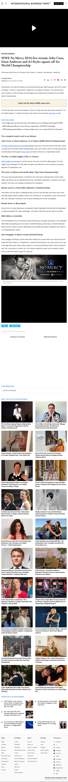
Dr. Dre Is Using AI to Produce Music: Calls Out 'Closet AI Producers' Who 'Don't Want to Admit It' (50, 631)
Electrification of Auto (19, 750)
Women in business (19, 761)
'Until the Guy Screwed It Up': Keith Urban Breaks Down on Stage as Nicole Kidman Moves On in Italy (15, 514)
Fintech (16, 769)
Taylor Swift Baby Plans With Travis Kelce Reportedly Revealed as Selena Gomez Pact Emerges (16, 689)
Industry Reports (18, 772)
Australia (43, 741)
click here (52, 113)
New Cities (17, 767)
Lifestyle (3, 764)
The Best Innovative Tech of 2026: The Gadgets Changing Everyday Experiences (47, 703)
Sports (3, 767)
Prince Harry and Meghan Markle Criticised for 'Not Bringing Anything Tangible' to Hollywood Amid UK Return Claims (16, 631)
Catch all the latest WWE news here (34, 103)
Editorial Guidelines (50, 337)
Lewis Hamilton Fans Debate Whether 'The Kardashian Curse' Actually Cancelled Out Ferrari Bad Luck (49, 543)
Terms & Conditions (32, 747)
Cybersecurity (18, 755)
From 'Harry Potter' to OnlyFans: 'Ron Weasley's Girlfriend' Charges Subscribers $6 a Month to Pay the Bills (16, 601)
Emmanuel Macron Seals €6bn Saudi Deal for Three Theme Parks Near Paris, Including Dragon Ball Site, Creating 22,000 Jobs (16, 572)
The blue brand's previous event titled (14, 146)
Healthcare (17, 747)
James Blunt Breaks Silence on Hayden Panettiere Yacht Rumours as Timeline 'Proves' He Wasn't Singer (14, 484)
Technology (4, 758)
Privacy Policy (31, 750)
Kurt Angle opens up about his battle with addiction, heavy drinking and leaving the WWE (33, 123)
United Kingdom (45, 750)
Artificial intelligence (19, 758)
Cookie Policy (31, 753)
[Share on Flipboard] (55, 80)
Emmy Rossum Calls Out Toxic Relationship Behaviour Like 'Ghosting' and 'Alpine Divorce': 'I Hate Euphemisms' (16, 543)
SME (2, 753)
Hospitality (17, 744)
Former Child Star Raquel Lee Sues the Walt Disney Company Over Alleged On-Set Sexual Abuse (50, 484)
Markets (3, 747)
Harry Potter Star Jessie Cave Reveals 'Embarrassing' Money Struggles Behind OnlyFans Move (49, 455)
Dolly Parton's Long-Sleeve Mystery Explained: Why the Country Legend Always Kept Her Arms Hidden (50, 572)
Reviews (3, 769)
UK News (3, 744)
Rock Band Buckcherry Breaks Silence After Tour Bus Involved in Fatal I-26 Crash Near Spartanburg (16, 660)
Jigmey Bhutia (7, 78)
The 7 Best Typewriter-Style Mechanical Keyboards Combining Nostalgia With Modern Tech (14, 713)
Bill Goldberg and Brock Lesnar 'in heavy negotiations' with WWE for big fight (29, 126)
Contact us (30, 744)
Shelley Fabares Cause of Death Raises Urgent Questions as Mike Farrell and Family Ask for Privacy (50, 514)
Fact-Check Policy (32, 761)
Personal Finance (5, 755)
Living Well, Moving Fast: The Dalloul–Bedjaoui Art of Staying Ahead (47, 723)
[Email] (61, 80)
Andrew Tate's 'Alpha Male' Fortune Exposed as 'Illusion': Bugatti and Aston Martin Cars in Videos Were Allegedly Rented (50, 601)
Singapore (43, 747)
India (42, 744)
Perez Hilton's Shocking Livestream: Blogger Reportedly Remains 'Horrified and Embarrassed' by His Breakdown (50, 426)
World (2, 741)
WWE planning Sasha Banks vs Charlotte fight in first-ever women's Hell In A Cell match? (33, 129)
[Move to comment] (65, 80)
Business (3, 750)
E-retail (16, 741)
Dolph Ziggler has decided (10, 161)
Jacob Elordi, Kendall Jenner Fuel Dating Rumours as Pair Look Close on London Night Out (50, 689)
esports (16, 764)
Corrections (30, 755)
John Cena (26, 152)
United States (44, 753)
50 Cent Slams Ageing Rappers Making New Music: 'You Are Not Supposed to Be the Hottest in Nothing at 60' (16, 426)
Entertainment (4, 761)
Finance (16, 753)
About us (29, 741)
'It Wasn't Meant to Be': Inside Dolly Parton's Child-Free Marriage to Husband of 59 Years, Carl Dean (50, 660)
